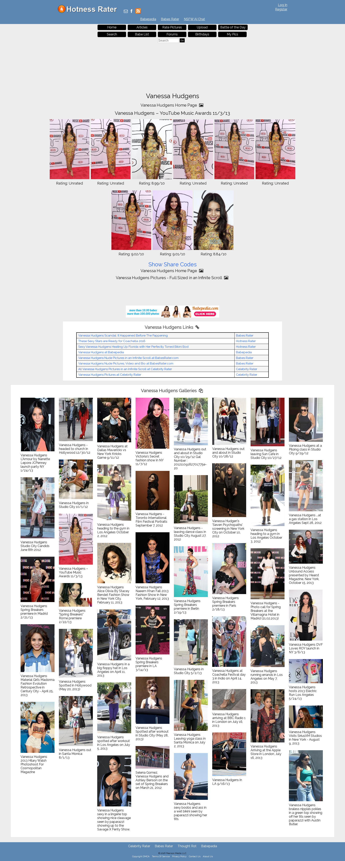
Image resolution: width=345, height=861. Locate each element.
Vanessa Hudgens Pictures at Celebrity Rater (109, 375)
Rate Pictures (172, 27)
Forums (172, 34)
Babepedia (148, 19)
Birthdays (202, 34)
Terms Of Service (161, 856)
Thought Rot (186, 846)
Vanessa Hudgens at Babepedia (101, 352)
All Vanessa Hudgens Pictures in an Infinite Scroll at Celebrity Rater (125, 369)
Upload (202, 27)
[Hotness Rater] (89, 12)
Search (112, 34)
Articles (142, 27)
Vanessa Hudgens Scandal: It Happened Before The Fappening (123, 335)
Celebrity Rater (246, 369)
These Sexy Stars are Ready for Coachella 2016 (111, 341)
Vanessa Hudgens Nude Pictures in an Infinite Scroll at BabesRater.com (128, 358)
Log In (282, 5)
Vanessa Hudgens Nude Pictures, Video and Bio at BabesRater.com (125, 363)
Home (111, 27)
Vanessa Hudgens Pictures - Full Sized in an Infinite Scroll (169, 277)
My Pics (232, 34)
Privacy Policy (179, 856)
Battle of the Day (233, 27)
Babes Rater (170, 19)
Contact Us (194, 856)
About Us (208, 856)
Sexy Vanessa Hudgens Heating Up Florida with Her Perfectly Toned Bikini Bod (133, 347)
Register (281, 9)
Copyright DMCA (141, 856)
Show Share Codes (172, 264)
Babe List (142, 34)
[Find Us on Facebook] (131, 11)
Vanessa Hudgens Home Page (169, 105)
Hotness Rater (246, 341)
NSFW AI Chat (194, 19)
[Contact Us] (126, 11)
